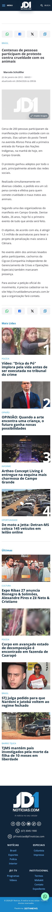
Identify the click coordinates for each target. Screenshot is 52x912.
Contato (39, 884)
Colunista (39, 850)
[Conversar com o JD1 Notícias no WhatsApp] (45, 896)
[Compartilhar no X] (32, 34)
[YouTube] (29, 824)
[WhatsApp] (39, 824)
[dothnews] (31, 908)
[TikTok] (34, 824)
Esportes (13, 854)
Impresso (39, 854)
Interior (13, 863)
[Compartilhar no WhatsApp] (7, 34)
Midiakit (39, 880)
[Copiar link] (44, 34)
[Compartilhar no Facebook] (19, 34)
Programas (13, 875)
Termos (39, 875)
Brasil (13, 850)
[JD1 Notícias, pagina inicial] (26, 5)
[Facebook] (13, 824)
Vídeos (13, 880)
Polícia (13, 859)
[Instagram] (18, 824)
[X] (23, 824)
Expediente (39, 888)
